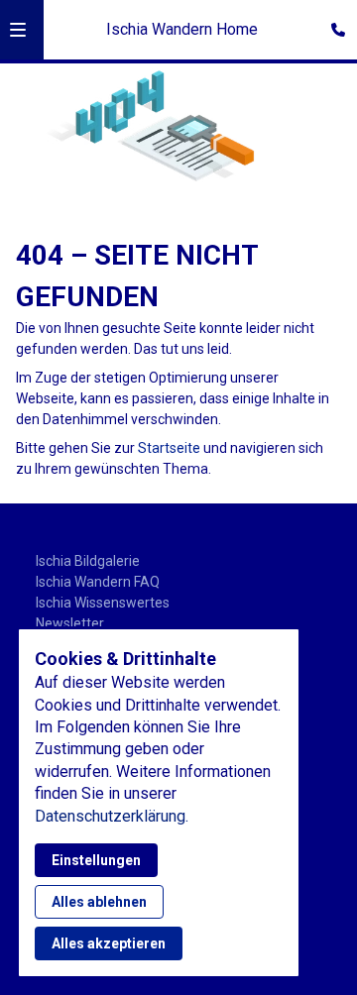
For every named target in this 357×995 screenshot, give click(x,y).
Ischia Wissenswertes (103, 602)
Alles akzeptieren (109, 943)
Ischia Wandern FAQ (98, 582)
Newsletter (70, 623)
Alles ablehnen (99, 902)
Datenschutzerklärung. (111, 816)
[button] (18, 30)
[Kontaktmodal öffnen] (333, 24)
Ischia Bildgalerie (88, 561)
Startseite (169, 448)
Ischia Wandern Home (182, 29)
